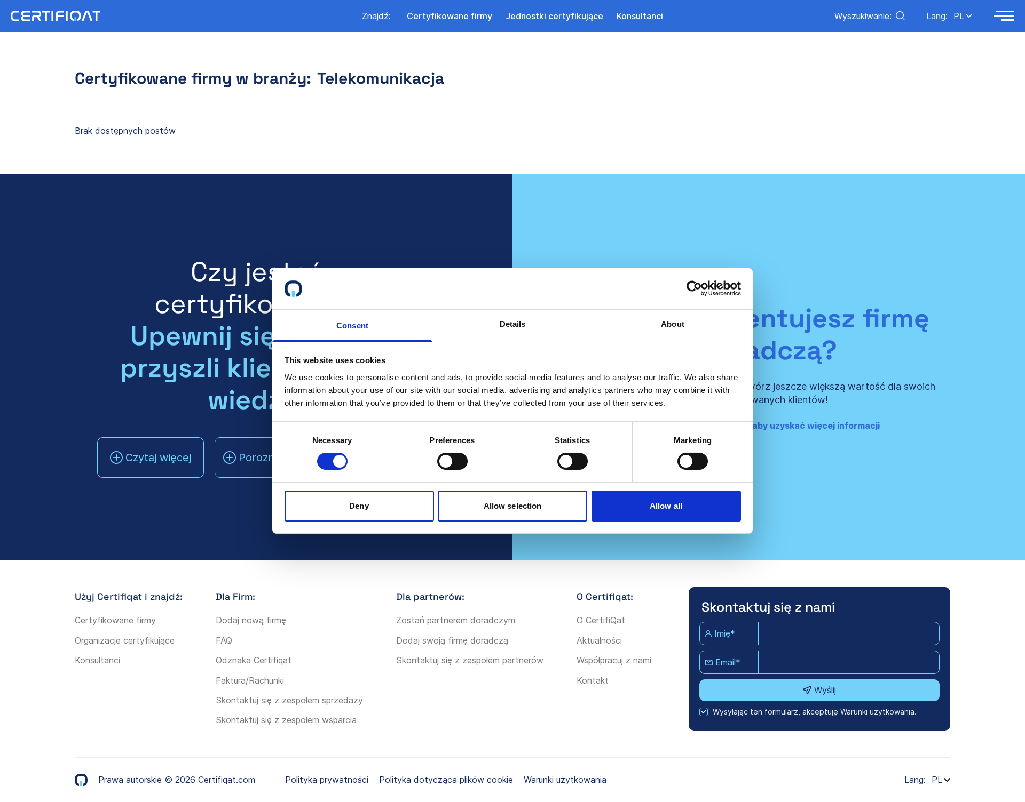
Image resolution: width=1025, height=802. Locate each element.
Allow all (666, 505)
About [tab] (672, 323)
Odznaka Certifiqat (253, 660)
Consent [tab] (352, 325)
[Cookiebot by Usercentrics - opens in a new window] (694, 288)
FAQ (224, 640)
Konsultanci (97, 660)
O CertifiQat (601, 620)
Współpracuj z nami (614, 660)
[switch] (452, 461)
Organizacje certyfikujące (125, 640)
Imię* (724, 633)
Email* (727, 662)
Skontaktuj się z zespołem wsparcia (286, 720)
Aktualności (599, 640)
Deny (358, 505)
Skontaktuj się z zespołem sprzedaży (289, 700)
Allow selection (513, 505)
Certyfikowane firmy (115, 620)
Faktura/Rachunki (250, 680)
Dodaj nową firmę (251, 620)
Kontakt (593, 680)
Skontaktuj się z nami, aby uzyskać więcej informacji (769, 425)
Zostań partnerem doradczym (455, 620)
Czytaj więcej (158, 457)
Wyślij (825, 690)
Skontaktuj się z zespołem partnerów (469, 660)
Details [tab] (513, 323)
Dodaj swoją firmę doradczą (452, 640)
